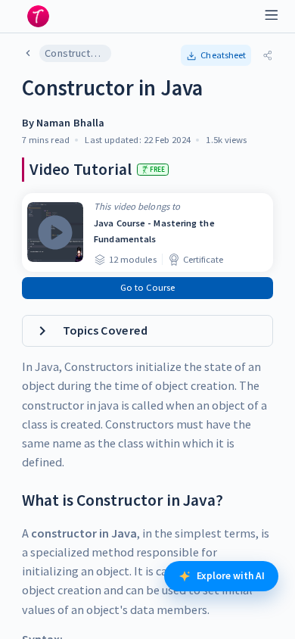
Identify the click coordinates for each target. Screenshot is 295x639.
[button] (216, 56)
